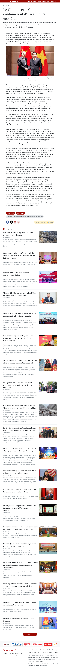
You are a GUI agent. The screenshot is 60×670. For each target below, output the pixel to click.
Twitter (11, 222)
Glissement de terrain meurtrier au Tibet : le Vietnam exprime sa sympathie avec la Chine (19, 407)
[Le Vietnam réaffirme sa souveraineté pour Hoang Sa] (48, 623)
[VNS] (9, 644)
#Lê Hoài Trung (10, 213)
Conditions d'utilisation (45, 650)
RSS (53, 650)
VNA (35, 652)
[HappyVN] (50, 644)
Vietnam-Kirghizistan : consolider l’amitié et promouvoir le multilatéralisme (19, 294)
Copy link (18, 222)
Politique (6, 5)
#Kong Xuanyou (20, 213)
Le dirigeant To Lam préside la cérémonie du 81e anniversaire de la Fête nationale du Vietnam (19, 508)
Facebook (7, 222)
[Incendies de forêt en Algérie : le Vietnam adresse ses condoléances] (48, 237)
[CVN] (20, 644)
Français (39, 1)
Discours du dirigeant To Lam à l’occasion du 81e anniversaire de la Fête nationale (19, 490)
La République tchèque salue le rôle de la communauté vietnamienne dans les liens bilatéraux (18, 385)
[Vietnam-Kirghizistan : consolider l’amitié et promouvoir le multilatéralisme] (48, 298)
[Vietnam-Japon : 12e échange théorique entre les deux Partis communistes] (48, 548)
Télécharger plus (30, 634)
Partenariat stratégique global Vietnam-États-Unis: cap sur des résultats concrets (20, 472)
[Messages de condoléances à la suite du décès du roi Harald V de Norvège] (48, 607)
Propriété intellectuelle (34, 650)
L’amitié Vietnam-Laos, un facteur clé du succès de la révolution (18, 273)
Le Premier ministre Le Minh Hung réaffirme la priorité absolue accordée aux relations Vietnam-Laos (20, 564)
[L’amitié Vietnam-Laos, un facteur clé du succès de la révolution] (48, 277)
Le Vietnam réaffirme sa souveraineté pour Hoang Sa (18, 619)
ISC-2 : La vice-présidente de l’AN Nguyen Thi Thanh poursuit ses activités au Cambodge (19, 449)
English (34, 1)
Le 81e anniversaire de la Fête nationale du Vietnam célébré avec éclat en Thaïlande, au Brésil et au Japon (19, 255)
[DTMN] (29, 644)
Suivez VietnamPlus (40, 222)
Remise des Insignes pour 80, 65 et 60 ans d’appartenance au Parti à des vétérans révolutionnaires (18, 338)
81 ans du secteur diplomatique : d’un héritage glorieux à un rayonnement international (20, 361)
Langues (31, 652)
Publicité (51, 652)
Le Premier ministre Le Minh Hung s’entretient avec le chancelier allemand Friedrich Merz (20, 528)
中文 (48, 1)
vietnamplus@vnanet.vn (37, 661)
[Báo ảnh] (40, 644)
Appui (57, 650)
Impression (15, 222)
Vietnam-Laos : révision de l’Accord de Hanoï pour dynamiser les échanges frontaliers (19, 314)
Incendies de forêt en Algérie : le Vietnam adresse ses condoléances (18, 233)
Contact (56, 652)
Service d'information (43, 652)
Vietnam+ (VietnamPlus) (14, 1)
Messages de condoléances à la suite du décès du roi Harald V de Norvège (19, 603)
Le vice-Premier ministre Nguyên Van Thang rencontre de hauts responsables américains (19, 429)
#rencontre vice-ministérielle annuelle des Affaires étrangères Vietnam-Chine (25, 216)
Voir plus (9, 229)
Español (44, 1)
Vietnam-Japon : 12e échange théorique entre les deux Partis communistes (19, 545)
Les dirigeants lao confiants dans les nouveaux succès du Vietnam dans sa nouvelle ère (20, 585)
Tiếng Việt (30, 1)
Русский (52, 1)
